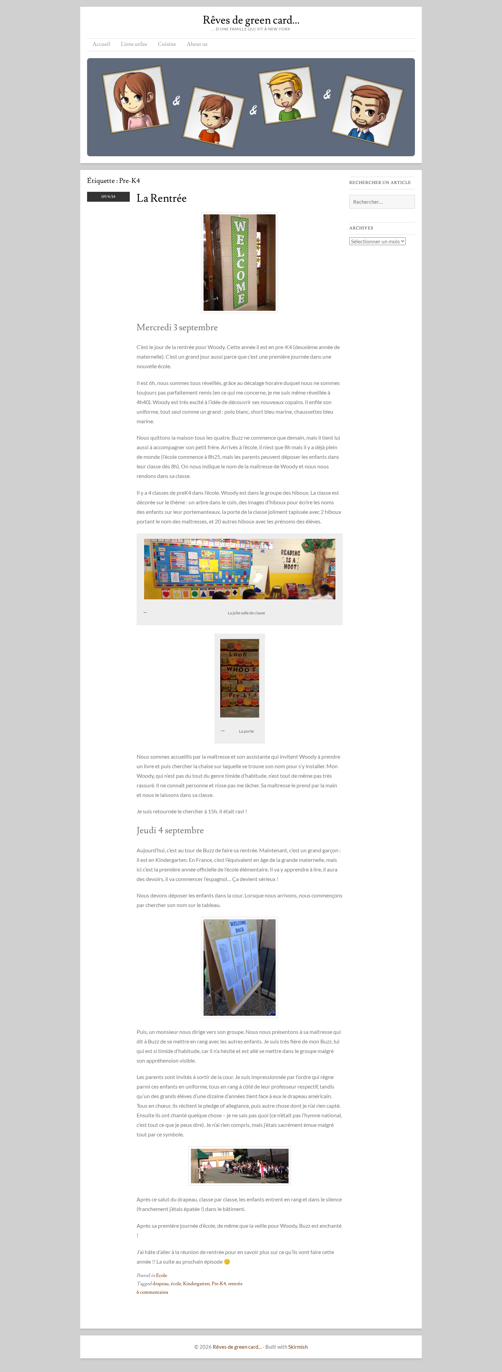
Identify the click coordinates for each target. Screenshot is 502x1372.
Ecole (161, 1276)
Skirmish (298, 1347)
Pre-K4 (219, 1284)
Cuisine (167, 44)
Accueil (101, 44)
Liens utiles (134, 44)
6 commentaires (152, 1292)
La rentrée (162, 198)
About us (197, 44)
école (176, 1284)
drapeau (161, 1284)
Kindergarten (196, 1284)
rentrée (235, 1284)
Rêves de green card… (251, 20)
